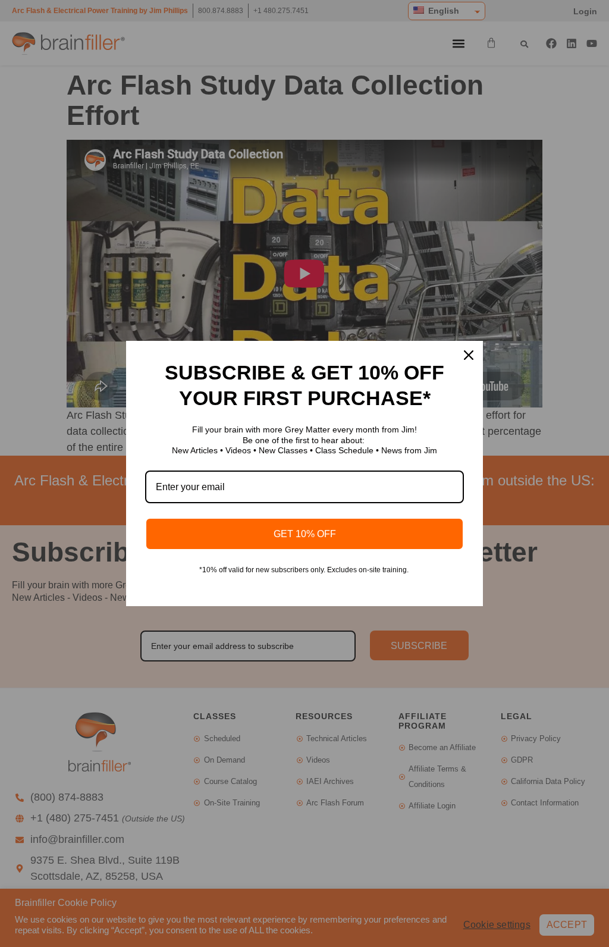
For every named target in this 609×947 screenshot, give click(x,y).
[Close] (468, 355)
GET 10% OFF (305, 534)
